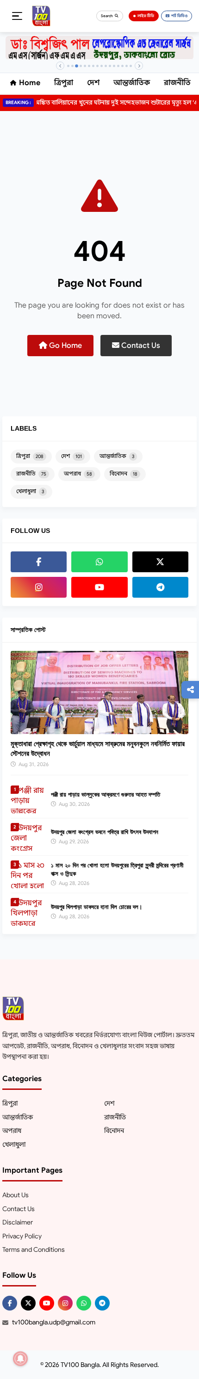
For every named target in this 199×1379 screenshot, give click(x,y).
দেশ (93, 82)
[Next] (139, 66)
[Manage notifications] (20, 1358)
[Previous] (60, 66)
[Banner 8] (97, 66)
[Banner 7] (93, 66)
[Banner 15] (126, 66)
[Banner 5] (85, 66)
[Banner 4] (81, 66)
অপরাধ (78, 473)
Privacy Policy (22, 1236)
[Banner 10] (106, 66)
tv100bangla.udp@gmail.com (53, 1322)
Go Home (64, 345)
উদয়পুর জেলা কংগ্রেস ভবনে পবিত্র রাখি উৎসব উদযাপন (104, 832)
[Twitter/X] (28, 1303)
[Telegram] (160, 587)
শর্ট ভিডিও (179, 15)
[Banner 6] (89, 66)
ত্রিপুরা (63, 82)
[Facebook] (39, 561)
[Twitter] (160, 561)
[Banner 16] (131, 66)
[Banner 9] (101, 66)
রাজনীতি (177, 82)
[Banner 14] (122, 66)
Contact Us (139, 345)
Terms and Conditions (33, 1249)
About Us (15, 1195)
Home (29, 82)
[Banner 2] (72, 66)
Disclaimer (17, 1222)
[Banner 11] (110, 66)
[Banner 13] (118, 66)
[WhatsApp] (99, 561)
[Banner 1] (68, 66)
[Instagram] (39, 587)
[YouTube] (99, 587)
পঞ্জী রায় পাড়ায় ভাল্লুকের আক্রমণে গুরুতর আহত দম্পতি (105, 794)
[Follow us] (190, 690)
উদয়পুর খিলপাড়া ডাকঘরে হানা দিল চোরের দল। (97, 906)
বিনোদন (123, 473)
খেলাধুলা (30, 491)
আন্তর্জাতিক (131, 82)
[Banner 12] (114, 66)
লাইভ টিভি (145, 15)
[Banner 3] (76, 66)
